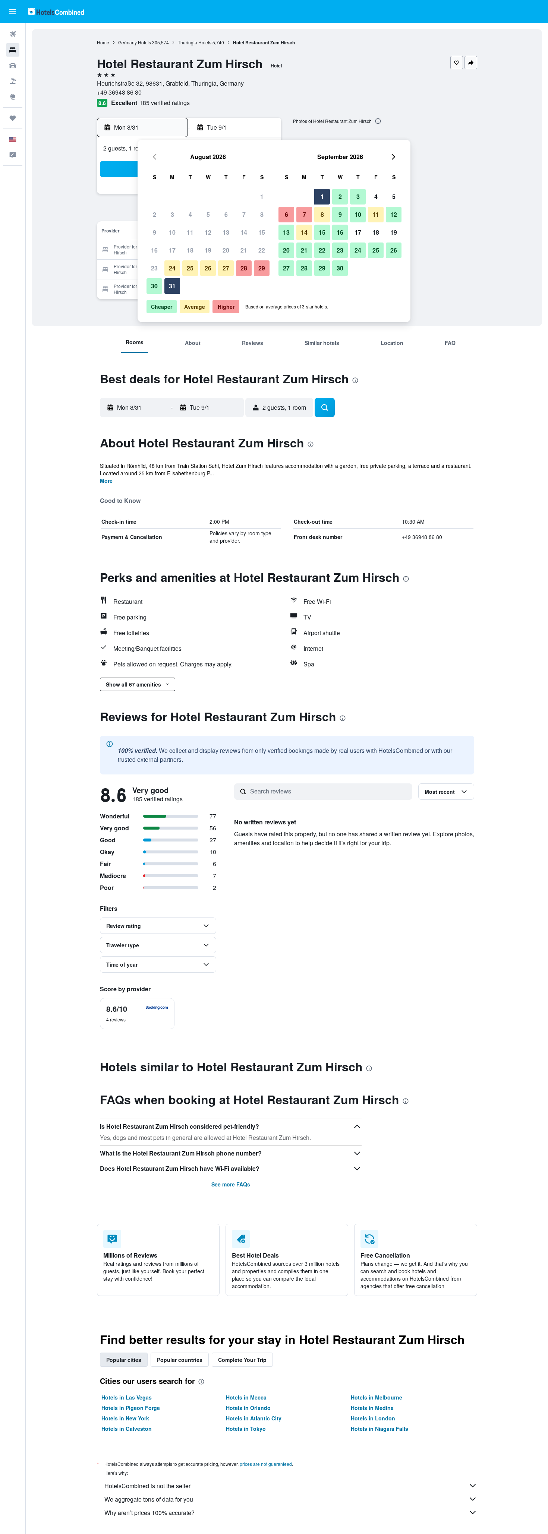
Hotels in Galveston (126, 1428)
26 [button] (208, 268)
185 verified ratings (164, 102)
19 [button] (208, 250)
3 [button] (172, 214)
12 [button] (208, 232)
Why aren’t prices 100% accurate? (149, 1512)
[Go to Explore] (12, 96)
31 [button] (172, 286)
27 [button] (226, 268)
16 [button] (154, 250)
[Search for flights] (12, 34)
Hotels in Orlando (248, 1407)
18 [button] (190, 250)
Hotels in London (373, 1418)
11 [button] (190, 232)
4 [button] (190, 214)
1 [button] (262, 196)
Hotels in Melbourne (376, 1397)
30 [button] (154, 286)
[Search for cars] (12, 65)
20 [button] (226, 250)
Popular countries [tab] (179, 1359)
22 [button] (261, 250)
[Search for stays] (12, 49)
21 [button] (243, 250)
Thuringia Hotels (194, 42)
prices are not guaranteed (266, 1464)
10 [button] (172, 232)
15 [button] (261, 232)
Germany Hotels (134, 42)
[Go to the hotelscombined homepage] (56, 11)
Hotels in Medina (372, 1407)
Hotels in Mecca (246, 1397)
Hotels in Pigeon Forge (130, 1407)
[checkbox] (137, 1013)
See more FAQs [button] (230, 1184)
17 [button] (172, 250)
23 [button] (154, 268)
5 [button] (208, 214)
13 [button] (226, 232)
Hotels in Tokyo (246, 1428)
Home (103, 42)
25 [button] (190, 268)
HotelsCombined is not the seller (147, 1485)
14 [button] (243, 232)
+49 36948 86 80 (119, 92)
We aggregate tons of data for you (148, 1499)
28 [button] (243, 268)
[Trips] (12, 118)
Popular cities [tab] (123, 1359)
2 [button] (154, 214)
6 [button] (226, 214)
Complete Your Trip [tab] (242, 1359)
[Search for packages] (12, 81)
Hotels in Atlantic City (253, 1418)
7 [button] (244, 214)
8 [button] (262, 214)
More (106, 480)
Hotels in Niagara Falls (379, 1428)
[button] (12, 11)
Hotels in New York (125, 1418)
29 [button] (261, 268)
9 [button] (154, 232)
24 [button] (172, 268)
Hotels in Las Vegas (126, 1397)
